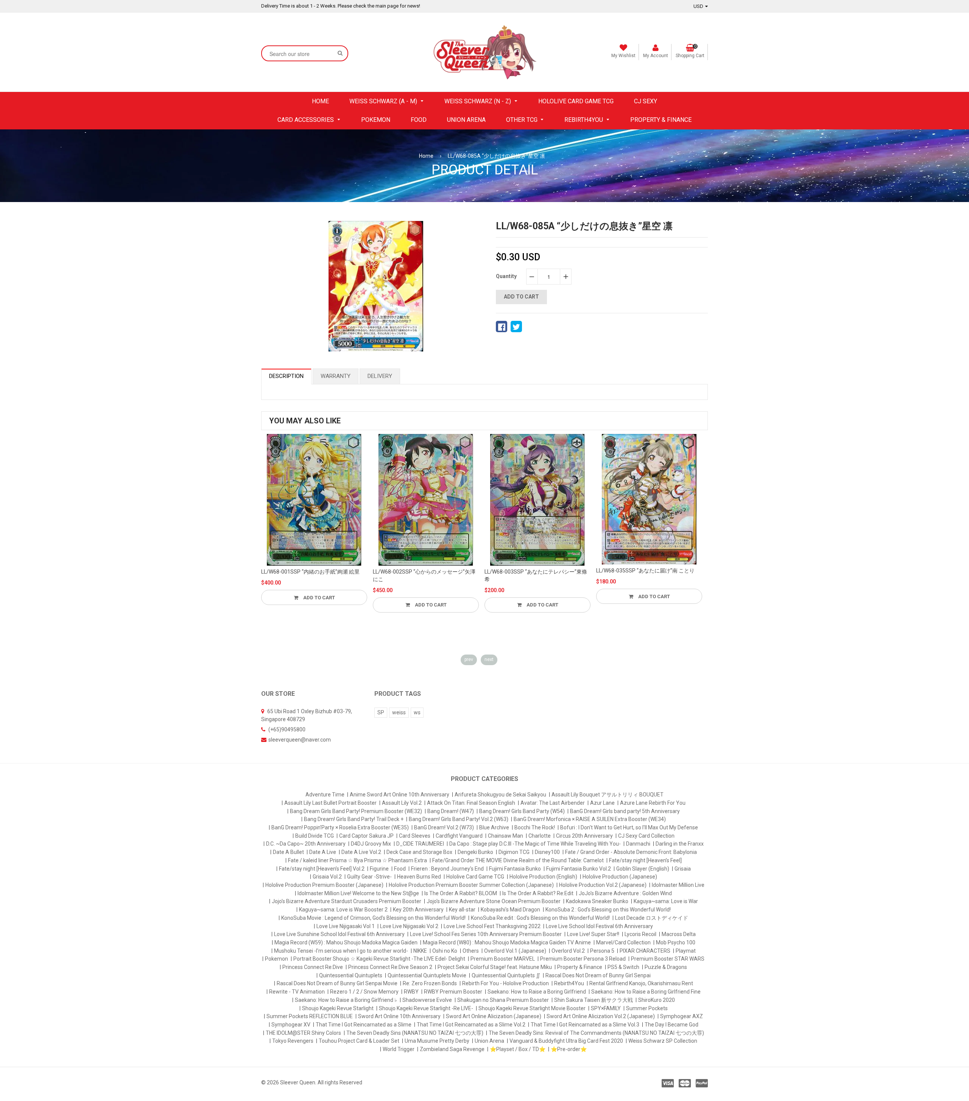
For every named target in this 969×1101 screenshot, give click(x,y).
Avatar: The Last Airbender (552, 803)
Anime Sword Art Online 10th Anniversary (399, 795)
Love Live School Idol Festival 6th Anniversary (599, 926)
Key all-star (462, 910)
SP (380, 712)
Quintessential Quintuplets (350, 975)
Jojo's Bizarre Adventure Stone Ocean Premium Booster (494, 901)
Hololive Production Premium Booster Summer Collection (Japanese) (471, 885)
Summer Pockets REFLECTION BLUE (309, 1016)
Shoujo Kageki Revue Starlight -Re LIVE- (426, 1008)
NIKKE (420, 951)
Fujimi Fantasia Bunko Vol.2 (578, 869)
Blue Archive (494, 827)
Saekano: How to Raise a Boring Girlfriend (537, 992)
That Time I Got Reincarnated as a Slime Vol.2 (471, 1025)
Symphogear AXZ (681, 1016)
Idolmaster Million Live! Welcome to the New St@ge (358, 893)
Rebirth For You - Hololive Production (505, 983)
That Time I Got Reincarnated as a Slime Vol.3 (585, 1025)
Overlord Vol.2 (568, 951)
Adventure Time (324, 795)
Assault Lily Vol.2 (402, 803)
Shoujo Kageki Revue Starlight (338, 1008)
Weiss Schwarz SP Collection (662, 1041)
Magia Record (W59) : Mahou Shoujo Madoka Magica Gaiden (346, 942)
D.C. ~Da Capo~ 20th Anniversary (306, 844)
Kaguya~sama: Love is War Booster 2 (343, 910)
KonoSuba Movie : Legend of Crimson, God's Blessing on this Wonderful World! (373, 918)
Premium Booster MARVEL (502, 959)
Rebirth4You (569, 983)
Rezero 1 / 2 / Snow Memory (364, 992)
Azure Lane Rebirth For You (652, 803)
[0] (501, 326)
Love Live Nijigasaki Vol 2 (409, 926)
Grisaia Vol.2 (327, 877)
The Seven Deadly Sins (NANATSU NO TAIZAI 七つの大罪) (414, 1033)
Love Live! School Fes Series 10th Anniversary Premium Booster (486, 934)
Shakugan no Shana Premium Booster (503, 1000)
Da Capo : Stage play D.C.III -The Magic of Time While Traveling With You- (535, 844)
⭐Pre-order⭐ (569, 1049)
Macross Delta (679, 934)
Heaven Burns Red (419, 877)
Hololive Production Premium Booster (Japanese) (324, 885)
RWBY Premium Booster (453, 992)
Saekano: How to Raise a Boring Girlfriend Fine (646, 992)
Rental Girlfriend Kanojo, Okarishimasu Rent (641, 983)
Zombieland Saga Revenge (452, 1049)
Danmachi (638, 844)
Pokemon (276, 959)
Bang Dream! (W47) (450, 811)
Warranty (336, 376)
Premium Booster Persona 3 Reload (583, 959)
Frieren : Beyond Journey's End (447, 869)
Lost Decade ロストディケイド (651, 918)
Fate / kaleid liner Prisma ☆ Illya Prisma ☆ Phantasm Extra (357, 860)
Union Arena (489, 1041)
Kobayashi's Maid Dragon (510, 910)
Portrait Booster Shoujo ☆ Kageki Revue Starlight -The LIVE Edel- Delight (379, 959)
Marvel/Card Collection (623, 942)
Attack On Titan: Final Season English (471, 803)
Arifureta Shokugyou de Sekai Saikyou (500, 795)
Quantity (506, 276)
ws (417, 712)
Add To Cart (318, 597)
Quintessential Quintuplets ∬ (506, 975)
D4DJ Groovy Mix (371, 844)
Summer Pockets (647, 1008)
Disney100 (547, 852)
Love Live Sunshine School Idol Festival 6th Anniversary (339, 934)
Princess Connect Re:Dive (312, 967)
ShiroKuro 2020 (656, 1000)
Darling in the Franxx (680, 844)
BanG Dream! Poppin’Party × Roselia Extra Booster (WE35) (340, 827)
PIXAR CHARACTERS (645, 951)
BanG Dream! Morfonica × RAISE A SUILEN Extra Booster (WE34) (590, 819)
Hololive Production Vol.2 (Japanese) (603, 885)
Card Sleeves (414, 836)
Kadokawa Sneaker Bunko (597, 901)
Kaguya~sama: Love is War (666, 901)
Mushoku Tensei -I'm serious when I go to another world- (341, 951)
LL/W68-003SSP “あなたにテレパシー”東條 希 (535, 575)
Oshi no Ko (444, 951)
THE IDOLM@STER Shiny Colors (303, 1033)
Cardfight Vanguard (459, 836)
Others (471, 951)
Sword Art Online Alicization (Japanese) (493, 1016)
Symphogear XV (290, 1025)
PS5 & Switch (623, 967)
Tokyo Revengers (292, 1041)
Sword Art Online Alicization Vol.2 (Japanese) (601, 1016)
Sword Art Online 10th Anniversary (399, 1016)
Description (286, 376)
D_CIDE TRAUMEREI (420, 844)
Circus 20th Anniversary (584, 836)
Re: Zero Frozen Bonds (430, 983)
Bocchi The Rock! (534, 827)
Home (426, 156)
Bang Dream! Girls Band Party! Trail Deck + (353, 819)
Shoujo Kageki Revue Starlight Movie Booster (532, 1008)
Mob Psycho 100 (675, 942)
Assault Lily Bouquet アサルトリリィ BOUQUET (607, 795)
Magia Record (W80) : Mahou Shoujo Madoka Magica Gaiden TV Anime (507, 942)
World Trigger (398, 1049)
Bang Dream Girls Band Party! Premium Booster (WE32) (356, 811)
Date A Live (322, 852)
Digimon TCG (514, 852)
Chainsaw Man (505, 836)
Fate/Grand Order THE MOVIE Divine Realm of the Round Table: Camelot (518, 860)
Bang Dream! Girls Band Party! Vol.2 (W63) (458, 819)
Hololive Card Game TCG (475, 877)
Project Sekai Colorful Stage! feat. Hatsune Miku (495, 967)
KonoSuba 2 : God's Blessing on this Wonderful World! (608, 910)
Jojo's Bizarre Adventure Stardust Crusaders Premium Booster (346, 901)
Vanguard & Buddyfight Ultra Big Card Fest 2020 (566, 1041)
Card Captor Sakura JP (366, 836)
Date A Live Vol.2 (361, 852)
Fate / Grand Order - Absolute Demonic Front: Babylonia (631, 852)
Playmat (686, 951)
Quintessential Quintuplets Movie (427, 975)
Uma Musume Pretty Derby (437, 1041)
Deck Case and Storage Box (419, 852)
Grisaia (683, 869)
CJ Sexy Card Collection (646, 836)
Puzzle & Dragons (666, 967)
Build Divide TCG (314, 836)
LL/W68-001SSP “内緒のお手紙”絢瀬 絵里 (310, 572)
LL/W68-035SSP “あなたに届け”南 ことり (645, 571)
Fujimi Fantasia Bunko (515, 869)
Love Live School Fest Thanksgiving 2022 (492, 926)
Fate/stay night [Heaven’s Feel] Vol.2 (322, 869)
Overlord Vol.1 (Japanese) (515, 951)
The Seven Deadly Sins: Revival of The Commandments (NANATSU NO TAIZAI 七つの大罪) (596, 1033)
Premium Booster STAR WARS (667, 959)
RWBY (411, 992)
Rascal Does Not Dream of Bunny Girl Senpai (598, 975)
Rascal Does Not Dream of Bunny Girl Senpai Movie (337, 983)
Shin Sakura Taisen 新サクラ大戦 (593, 1000)
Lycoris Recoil (640, 934)
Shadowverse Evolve (427, 1000)
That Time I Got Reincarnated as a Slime (363, 1025)
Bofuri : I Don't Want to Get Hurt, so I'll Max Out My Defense (629, 827)
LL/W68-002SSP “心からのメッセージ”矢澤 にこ (424, 575)
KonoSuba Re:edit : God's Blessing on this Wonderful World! (540, 918)
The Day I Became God (671, 1025)
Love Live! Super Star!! (593, 934)
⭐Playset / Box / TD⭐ (517, 1049)
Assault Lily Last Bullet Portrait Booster (330, 803)
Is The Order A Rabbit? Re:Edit (537, 893)
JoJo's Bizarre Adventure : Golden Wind (625, 893)
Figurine (379, 869)
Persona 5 (602, 951)
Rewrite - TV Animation (297, 992)
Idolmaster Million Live (678, 885)
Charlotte (539, 836)
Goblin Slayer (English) (642, 869)
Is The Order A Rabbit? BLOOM (460, 893)
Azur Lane (602, 803)
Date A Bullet (288, 852)
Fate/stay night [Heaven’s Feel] (645, 860)
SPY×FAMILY (606, 1008)
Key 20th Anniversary (418, 910)
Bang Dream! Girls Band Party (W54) (522, 811)
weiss (399, 712)
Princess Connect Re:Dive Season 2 (390, 967)
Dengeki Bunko (475, 852)
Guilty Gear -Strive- (369, 877)
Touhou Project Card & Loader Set (359, 1041)
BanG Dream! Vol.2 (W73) (444, 827)
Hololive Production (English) (543, 877)
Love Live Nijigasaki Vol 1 (345, 926)
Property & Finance (579, 967)
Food (400, 869)
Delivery (380, 376)
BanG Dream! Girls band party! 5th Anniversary (625, 811)
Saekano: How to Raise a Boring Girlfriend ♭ (346, 1000)
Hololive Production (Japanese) (620, 877)
